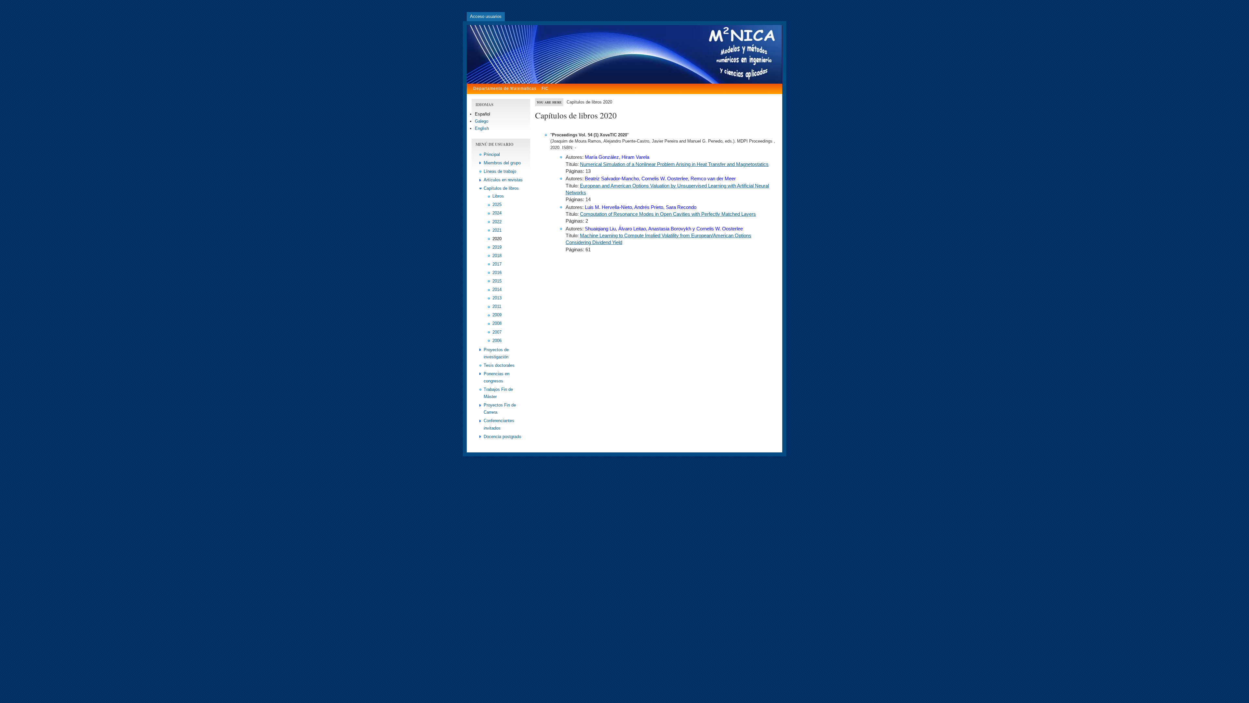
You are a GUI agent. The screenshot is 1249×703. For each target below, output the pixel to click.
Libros (498, 196)
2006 (497, 340)
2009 (497, 314)
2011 (496, 306)
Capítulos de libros (501, 188)
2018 (497, 255)
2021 (497, 230)
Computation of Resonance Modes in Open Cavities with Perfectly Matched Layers (668, 214)
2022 (497, 221)
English (482, 128)
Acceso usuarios (486, 16)
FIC (545, 88)
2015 (497, 281)
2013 (497, 298)
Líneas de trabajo (500, 171)
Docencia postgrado (502, 436)
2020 (497, 238)
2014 (497, 289)
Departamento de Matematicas (504, 88)
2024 (497, 213)
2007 (497, 332)
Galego (481, 121)
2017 (497, 264)
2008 (497, 323)
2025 (497, 204)
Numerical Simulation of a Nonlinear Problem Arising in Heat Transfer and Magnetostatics (674, 164)
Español (482, 114)
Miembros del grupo (502, 162)
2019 (497, 247)
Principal (492, 154)
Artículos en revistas (503, 179)
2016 (497, 272)
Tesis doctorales (499, 365)
